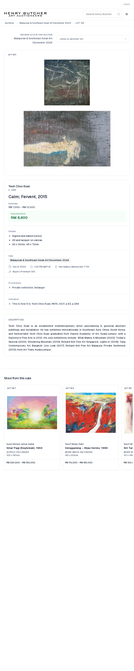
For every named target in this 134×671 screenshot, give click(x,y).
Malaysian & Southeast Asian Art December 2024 (45, 23)
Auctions (9, 23)
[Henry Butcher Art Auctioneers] (25, 14)
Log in (127, 4)
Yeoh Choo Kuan (19, 186)
